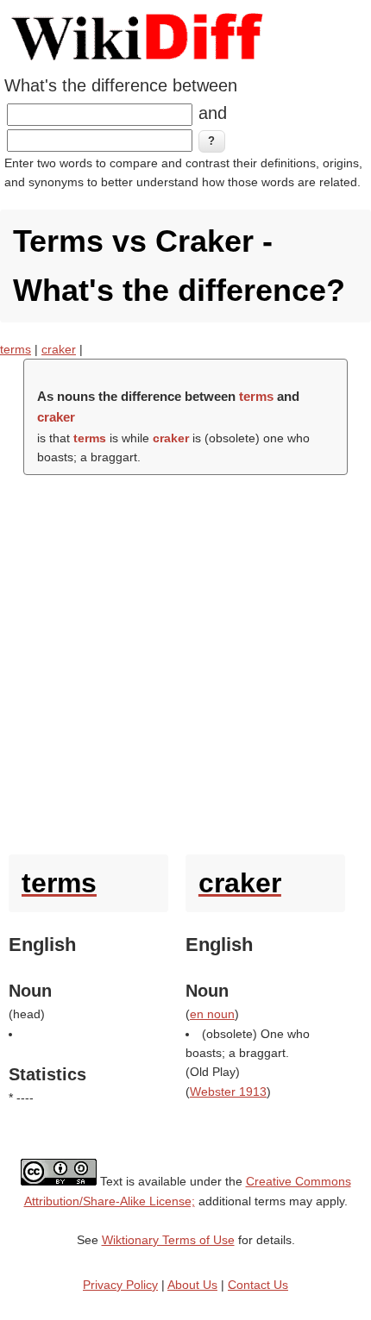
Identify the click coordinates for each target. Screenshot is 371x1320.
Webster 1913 (228, 1091)
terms (15, 349)
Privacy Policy (120, 1285)
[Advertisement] (185, 660)
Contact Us (258, 1285)
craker (58, 349)
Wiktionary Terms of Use (168, 1240)
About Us (192, 1285)
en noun (212, 1014)
